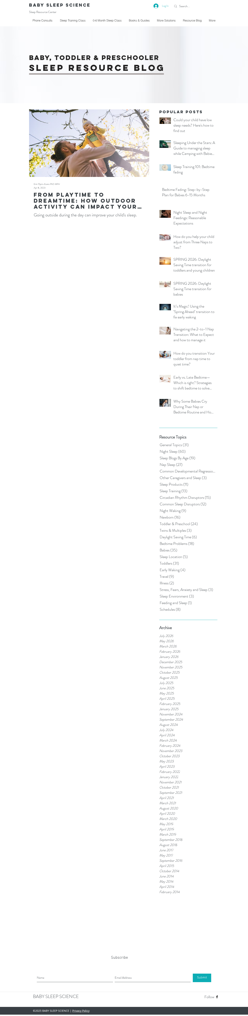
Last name (90, 525)
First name (51, 525)
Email (48, 540)
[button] (200, 461)
